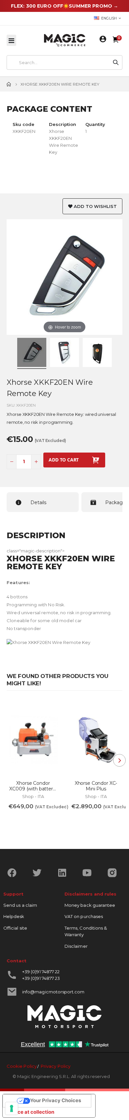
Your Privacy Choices (55, 1100)
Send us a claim (20, 905)
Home (9, 84)
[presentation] (119, 760)
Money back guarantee (89, 905)
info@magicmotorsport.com (53, 991)
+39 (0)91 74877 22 (41, 971)
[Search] (115, 62)
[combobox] (58, 62)
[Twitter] (39, 872)
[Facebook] (14, 872)
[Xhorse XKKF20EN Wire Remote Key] (31, 353)
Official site (15, 928)
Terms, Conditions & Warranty (85, 931)
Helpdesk (13, 916)
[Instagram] (114, 872)
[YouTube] (89, 872)
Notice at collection (31, 1112)
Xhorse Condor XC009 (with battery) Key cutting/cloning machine (33, 786)
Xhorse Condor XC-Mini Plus (96, 786)
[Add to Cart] (18, 820)
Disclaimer (76, 946)
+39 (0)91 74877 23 (41, 978)
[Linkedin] (64, 872)
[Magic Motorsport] (64, 40)
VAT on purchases (83, 916)
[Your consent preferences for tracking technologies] (11, 1108)
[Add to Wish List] (50, 708)
